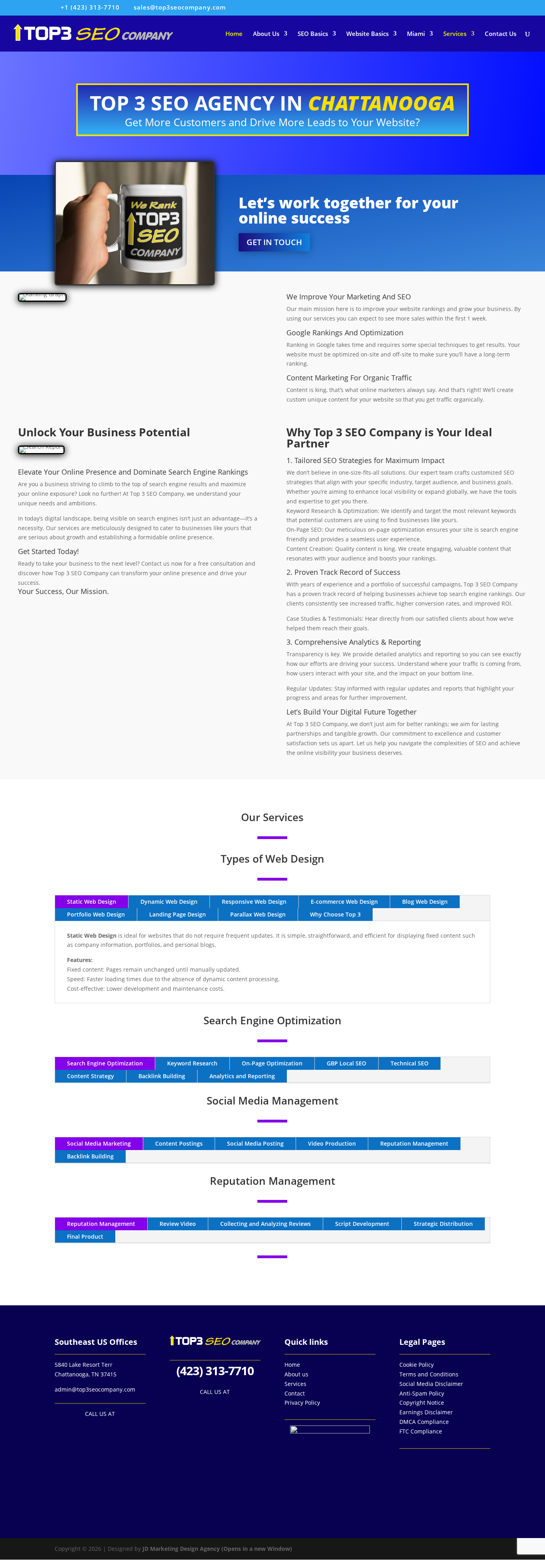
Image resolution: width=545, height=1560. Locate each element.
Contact (294, 1393)
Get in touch (274, 242)
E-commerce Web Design (344, 901)
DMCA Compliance (424, 1421)
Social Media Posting (255, 1143)
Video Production (332, 1143)
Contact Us (500, 34)
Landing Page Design (177, 914)
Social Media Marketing (99, 1143)
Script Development (362, 1223)
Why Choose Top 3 (335, 914)
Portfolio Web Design (96, 914)
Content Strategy (90, 1076)
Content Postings (179, 1143)
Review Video (178, 1223)
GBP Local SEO (346, 1063)
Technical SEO (409, 1063)
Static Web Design (91, 901)
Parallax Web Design (258, 914)
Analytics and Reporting (242, 1076)
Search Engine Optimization (105, 1063)
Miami (416, 34)
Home (234, 34)
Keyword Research (192, 1063)
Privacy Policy (302, 1402)
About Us (266, 34)
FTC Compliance (420, 1431)
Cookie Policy (416, 1364)
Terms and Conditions (428, 1374)
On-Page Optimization (272, 1063)
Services (454, 34)
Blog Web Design (425, 901)
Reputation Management (414, 1143)
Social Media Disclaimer (431, 1384)
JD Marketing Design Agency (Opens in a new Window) (217, 1548)
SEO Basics (313, 34)
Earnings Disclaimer (426, 1412)
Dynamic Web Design (168, 901)
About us (296, 1374)
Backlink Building (161, 1076)
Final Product (85, 1236)
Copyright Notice (421, 1402)
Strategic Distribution (443, 1223)
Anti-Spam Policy (421, 1393)
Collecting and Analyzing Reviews (265, 1223)
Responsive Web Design (254, 901)
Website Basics (367, 34)
